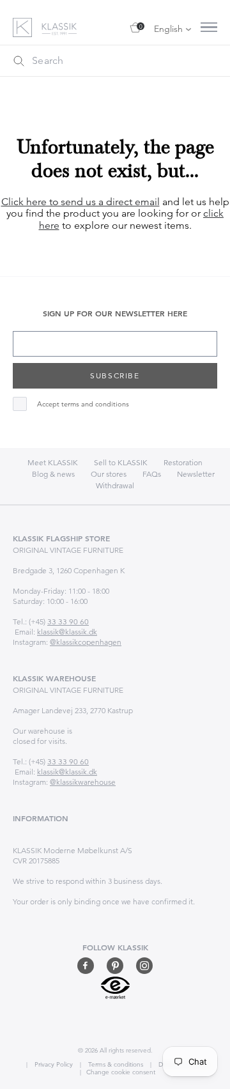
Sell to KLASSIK (121, 462)
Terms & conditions (114, 1064)
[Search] (18, 60)
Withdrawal (115, 485)
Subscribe (114, 375)
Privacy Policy (53, 1064)
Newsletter (196, 474)
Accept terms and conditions (83, 404)
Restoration (183, 462)
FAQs (151, 474)
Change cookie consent (120, 1072)
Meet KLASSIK (52, 462)
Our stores (108, 474)
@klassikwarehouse (83, 782)
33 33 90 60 (68, 621)
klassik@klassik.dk (67, 632)
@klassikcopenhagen (85, 642)
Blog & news (53, 474)
